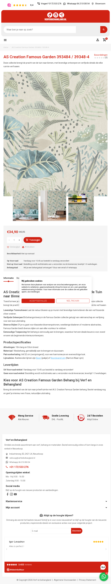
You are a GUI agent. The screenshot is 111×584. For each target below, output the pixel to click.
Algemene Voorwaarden (65, 580)
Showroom (100, 3)
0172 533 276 (55, 3)
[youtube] (15, 495)
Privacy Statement (87, 580)
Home (5, 47)
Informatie (8, 278)
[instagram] (11, 495)
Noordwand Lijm (58, 358)
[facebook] (7, 495)
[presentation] (14, 206)
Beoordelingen (101, 55)
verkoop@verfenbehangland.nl (22, 458)
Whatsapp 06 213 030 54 (78, 3)
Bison (38, 358)
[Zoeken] (103, 29)
